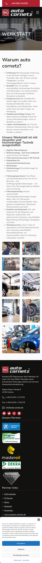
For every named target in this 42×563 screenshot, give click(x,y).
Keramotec (8, 510)
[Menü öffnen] (37, 12)
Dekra (6, 502)
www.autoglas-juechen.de (15, 514)
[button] (39, 520)
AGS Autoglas (10, 494)
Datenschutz (18, 560)
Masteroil (8, 506)
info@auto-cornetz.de (14, 407)
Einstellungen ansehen (21, 555)
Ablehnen (21, 549)
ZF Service (8, 498)
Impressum (26, 560)
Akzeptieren (21, 543)
